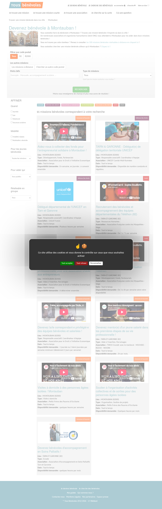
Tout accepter (67, 263)
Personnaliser (96, 263)
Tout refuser (82, 263)
